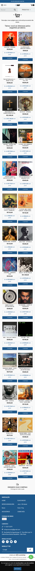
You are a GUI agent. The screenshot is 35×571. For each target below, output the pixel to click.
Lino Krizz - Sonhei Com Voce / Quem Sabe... (25, 401)
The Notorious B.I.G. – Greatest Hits (25, 177)
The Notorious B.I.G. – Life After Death (25, 369)
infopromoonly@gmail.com (12, 529)
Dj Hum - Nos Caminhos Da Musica (25, 145)
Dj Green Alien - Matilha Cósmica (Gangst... (25, 47)
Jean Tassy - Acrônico (25, 241)
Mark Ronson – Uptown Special (9, 305)
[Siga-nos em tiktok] (15, 541)
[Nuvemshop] (17, 555)
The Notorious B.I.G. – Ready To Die (9, 80)
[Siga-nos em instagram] (3, 541)
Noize (3, 508)
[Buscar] (15, 10)
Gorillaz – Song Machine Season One (10, 466)
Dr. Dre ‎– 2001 (25, 337)
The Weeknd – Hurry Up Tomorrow (25, 305)
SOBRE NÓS (21, 511)
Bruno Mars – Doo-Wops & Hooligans (25, 434)
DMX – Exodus (10, 400)
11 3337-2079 (8, 526)
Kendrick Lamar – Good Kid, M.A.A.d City (10, 369)
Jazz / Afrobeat (22, 504)
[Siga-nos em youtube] (11, 541)
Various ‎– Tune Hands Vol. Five (25, 79)
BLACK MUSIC (22, 500)
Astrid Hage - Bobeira (9, 241)
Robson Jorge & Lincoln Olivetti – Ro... (9, 177)
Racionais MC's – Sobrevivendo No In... (9, 112)
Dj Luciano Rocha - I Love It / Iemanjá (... (9, 209)
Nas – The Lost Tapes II (9, 337)
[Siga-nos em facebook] (7, 541)
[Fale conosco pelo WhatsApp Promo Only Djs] (31, 557)
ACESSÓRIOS (6, 511)
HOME (4, 500)
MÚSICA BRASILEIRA (8, 504)
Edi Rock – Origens (25, 112)
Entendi (17, 568)
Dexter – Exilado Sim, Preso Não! (9, 145)
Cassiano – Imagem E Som (10, 273)
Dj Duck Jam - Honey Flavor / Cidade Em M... (25, 210)
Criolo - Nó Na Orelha (25, 272)
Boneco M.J (9, 433)
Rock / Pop (21, 508)
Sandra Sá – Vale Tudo (25, 465)
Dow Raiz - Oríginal (9, 47)
